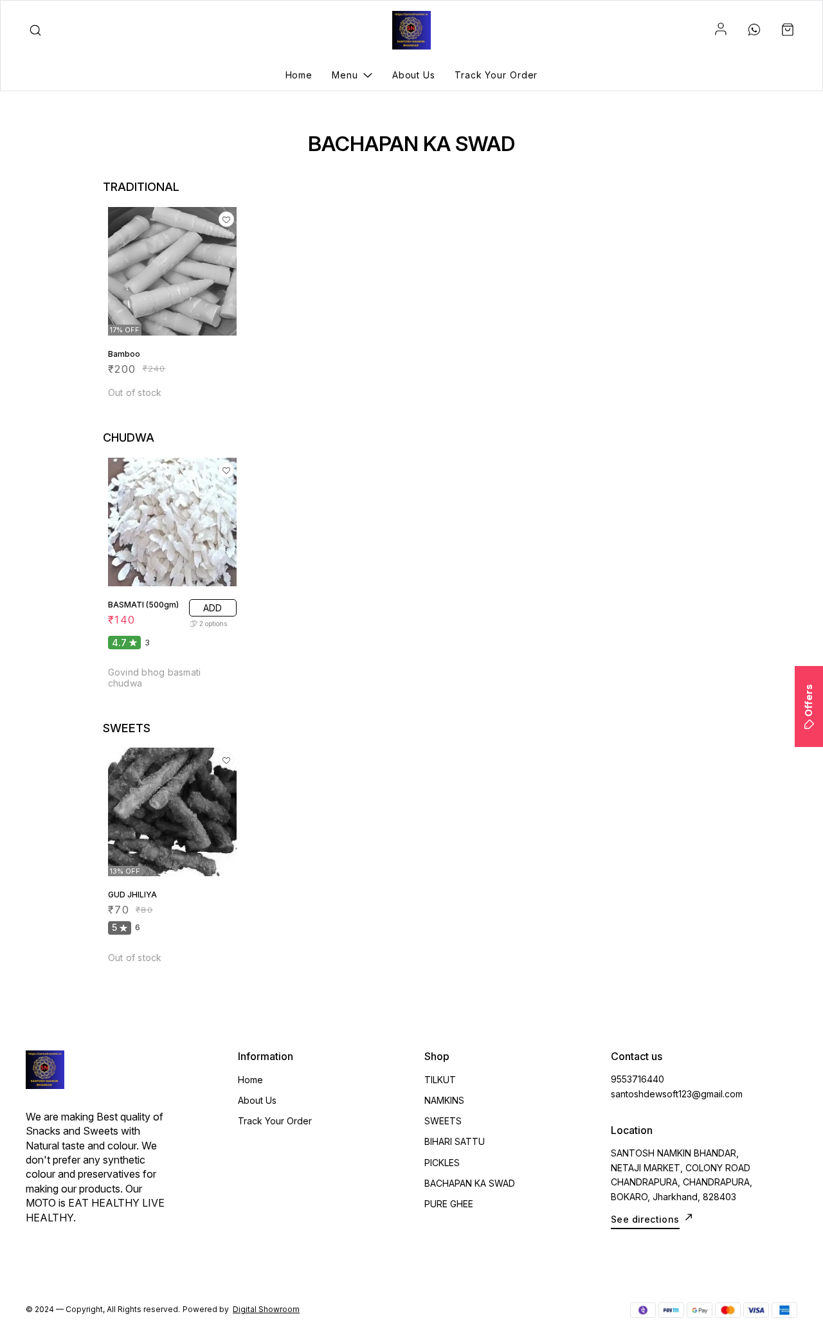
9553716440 (637, 1079)
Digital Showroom (266, 1309)
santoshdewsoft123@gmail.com (677, 1093)
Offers (808, 700)
